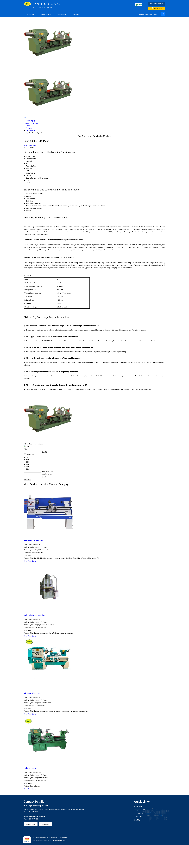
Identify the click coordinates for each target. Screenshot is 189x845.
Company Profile (46, 14)
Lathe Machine (31, 130)
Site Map (137, 820)
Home (28, 126)
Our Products (61, 14)
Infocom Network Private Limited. (57, 840)
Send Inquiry (158, 8)
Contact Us (75, 14)
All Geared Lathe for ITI (34, 540)
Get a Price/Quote (30, 145)
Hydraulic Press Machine (34, 615)
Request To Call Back (31, 123)
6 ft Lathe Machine (32, 693)
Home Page (30, 14)
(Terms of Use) (64, 837)
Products (29, 128)
